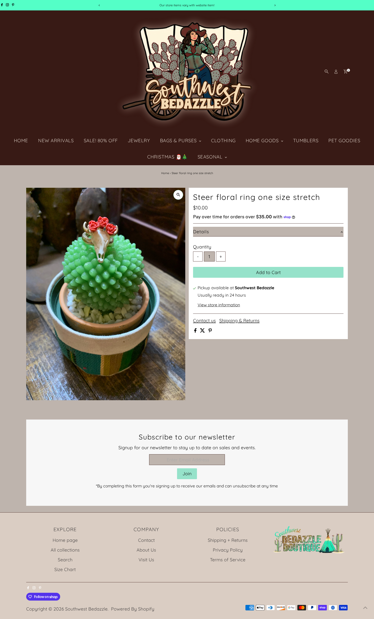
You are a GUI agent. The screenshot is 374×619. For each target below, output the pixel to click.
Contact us (204, 320)
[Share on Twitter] (203, 331)
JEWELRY (139, 140)
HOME (21, 140)
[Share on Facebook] (196, 331)
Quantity (202, 247)
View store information (219, 305)
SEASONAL (211, 157)
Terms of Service (227, 559)
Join (187, 473)
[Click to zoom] (178, 195)
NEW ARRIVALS (56, 140)
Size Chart (65, 569)
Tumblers (305, 140)
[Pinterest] (13, 5)
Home (165, 173)
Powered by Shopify (132, 609)
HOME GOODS (263, 140)
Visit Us (146, 559)
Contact (146, 540)
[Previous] (99, 5)
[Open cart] (345, 71)
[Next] (275, 5)
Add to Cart (268, 272)
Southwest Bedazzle (86, 609)
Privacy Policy (228, 550)
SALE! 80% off (101, 140)
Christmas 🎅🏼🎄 (167, 157)
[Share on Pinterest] (210, 331)
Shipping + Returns (228, 540)
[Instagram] (7, 5)
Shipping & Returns (239, 320)
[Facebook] (2, 5)
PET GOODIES (344, 140)
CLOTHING (223, 140)
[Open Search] (327, 71)
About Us (146, 550)
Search (65, 559)
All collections (65, 550)
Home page (65, 540)
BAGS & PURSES (179, 140)
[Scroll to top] (365, 607)
